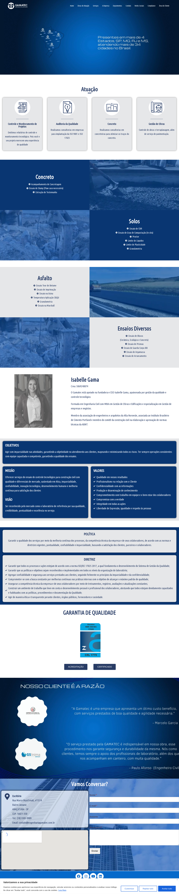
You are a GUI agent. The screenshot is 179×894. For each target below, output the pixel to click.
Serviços (96, 6)
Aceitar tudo (167, 889)
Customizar (129, 889)
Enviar (95, 851)
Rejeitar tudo (148, 889)
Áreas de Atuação (83, 6)
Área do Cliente (164, 6)
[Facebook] (78, 876)
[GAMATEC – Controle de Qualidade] (18, 6)
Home (72, 6)
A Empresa (105, 6)
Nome (93, 795)
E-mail (93, 806)
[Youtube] (93, 876)
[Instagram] (86, 876)
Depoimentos (117, 6)
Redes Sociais (139, 6)
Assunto (94, 817)
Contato (128, 6)
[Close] (177, 879)
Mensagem (96, 827)
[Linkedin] (100, 876)
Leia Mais (62, 890)
